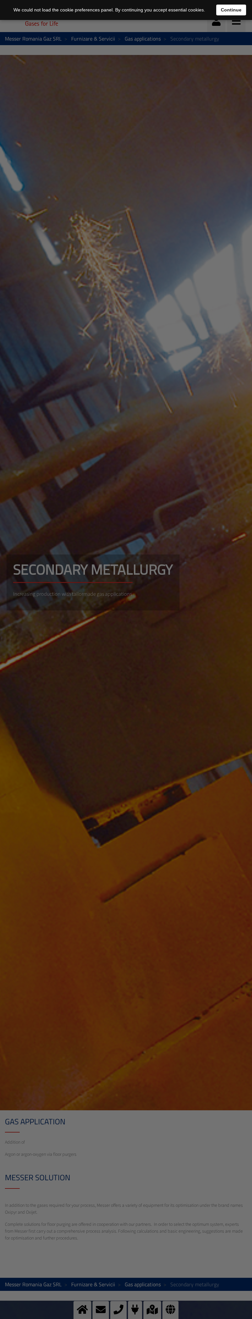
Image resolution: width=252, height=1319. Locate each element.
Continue (231, 9)
